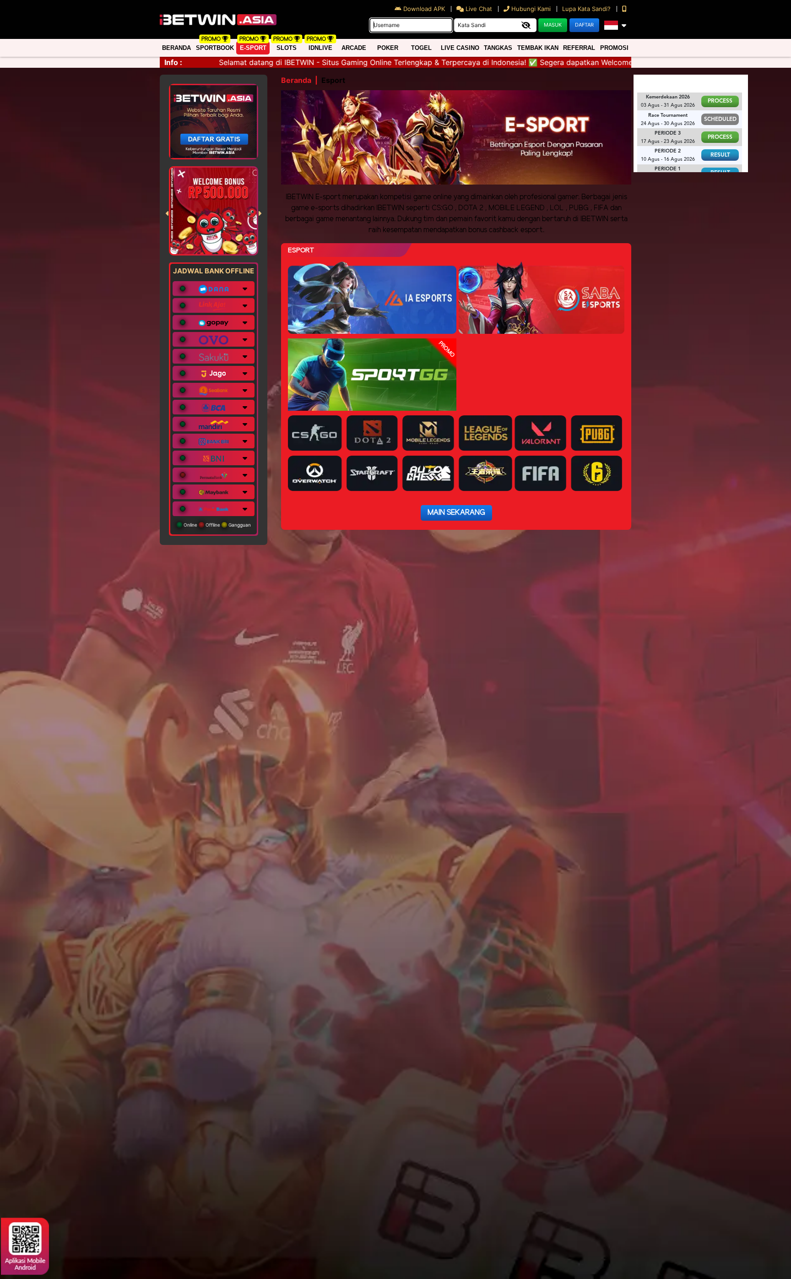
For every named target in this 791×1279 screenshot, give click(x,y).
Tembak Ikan (537, 47)
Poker (387, 47)
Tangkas (498, 47)
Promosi (614, 47)
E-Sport (253, 47)
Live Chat (478, 8)
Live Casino (460, 47)
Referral (579, 47)
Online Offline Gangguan (216, 525)
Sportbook (215, 47)
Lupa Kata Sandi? (587, 8)
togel (421, 47)
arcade (353, 47)
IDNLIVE (320, 47)
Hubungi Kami (531, 8)
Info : (173, 62)
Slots (286, 47)
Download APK (424, 8)
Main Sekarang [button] (456, 512)
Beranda (176, 47)
